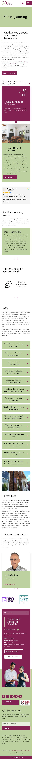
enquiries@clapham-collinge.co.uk (14, 644)
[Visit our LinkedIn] (16, 696)
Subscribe (6, 728)
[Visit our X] (7, 696)
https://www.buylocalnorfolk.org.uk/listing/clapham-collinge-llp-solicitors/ (24, 597)
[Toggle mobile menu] (28, 3)
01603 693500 (9, 638)
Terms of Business (17, 750)
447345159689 (11, 640)
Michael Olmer (6, 553)
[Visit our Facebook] (3, 696)
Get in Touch (9, 177)
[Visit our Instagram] (12, 696)
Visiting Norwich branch (10, 629)
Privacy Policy (26, 750)
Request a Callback (13, 651)
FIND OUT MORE (8, 73)
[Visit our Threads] (20, 696)
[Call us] (23, 3)
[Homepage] (7, 3)
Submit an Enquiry (12, 656)
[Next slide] (29, 83)
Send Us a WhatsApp (9, 702)
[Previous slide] (25, 83)
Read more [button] (6, 202)
